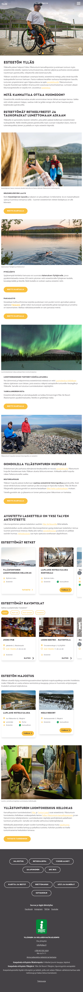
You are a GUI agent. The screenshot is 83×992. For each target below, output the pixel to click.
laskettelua (45, 88)
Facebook (29, 909)
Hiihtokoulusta (24, 533)
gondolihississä (49, 531)
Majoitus (19, 861)
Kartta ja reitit (17, 884)
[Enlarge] (79, 135)
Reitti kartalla (15, 211)
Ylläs (34, 812)
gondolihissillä (53, 82)
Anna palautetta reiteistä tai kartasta (41, 957)
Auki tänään (27, 612)
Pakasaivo (16, 305)
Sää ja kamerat (66, 884)
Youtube (54, 909)
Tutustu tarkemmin (17, 839)
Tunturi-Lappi (43, 812)
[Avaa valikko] (78, 3)
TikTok (46, 909)
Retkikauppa (39, 861)
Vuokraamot (62, 861)
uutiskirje (41, 893)
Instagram (38, 909)
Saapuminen (33, 870)
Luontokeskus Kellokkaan (66, 380)
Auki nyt (15, 612)
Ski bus (52, 870)
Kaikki (4, 612)
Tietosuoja (41, 981)
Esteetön (40, 612)
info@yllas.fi (41, 945)
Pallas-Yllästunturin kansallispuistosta (57, 815)
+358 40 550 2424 (42, 950)
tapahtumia (64, 825)
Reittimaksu (41, 884)
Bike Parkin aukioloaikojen (57, 488)
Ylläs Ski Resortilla (50, 524)
